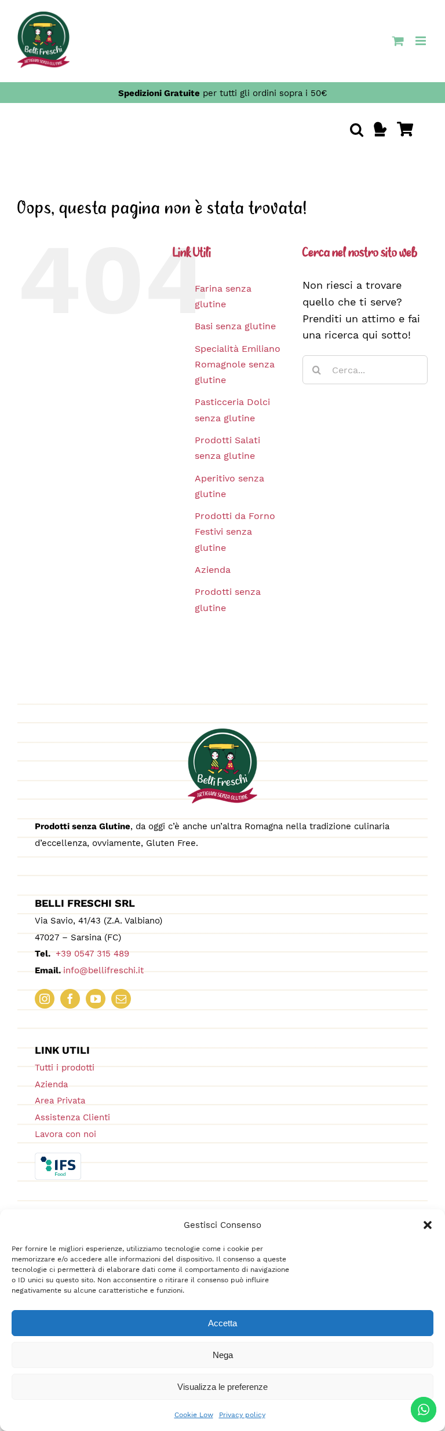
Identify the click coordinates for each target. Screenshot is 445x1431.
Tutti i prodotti (64, 1067)
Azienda (213, 569)
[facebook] (70, 999)
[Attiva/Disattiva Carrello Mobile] (398, 41)
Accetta (222, 1323)
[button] (427, 1225)
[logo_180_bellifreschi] (222, 733)
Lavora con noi (65, 1134)
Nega (223, 1355)
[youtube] (95, 999)
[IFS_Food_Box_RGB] (58, 1158)
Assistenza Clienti (72, 1117)
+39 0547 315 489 (91, 953)
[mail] (121, 999)
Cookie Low (193, 1415)
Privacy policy (242, 1415)
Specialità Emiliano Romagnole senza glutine (237, 364)
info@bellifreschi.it (103, 970)
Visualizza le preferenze (222, 1387)
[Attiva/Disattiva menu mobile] (421, 41)
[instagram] (44, 999)
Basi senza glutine (235, 326)
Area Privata (60, 1100)
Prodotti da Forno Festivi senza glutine (235, 531)
